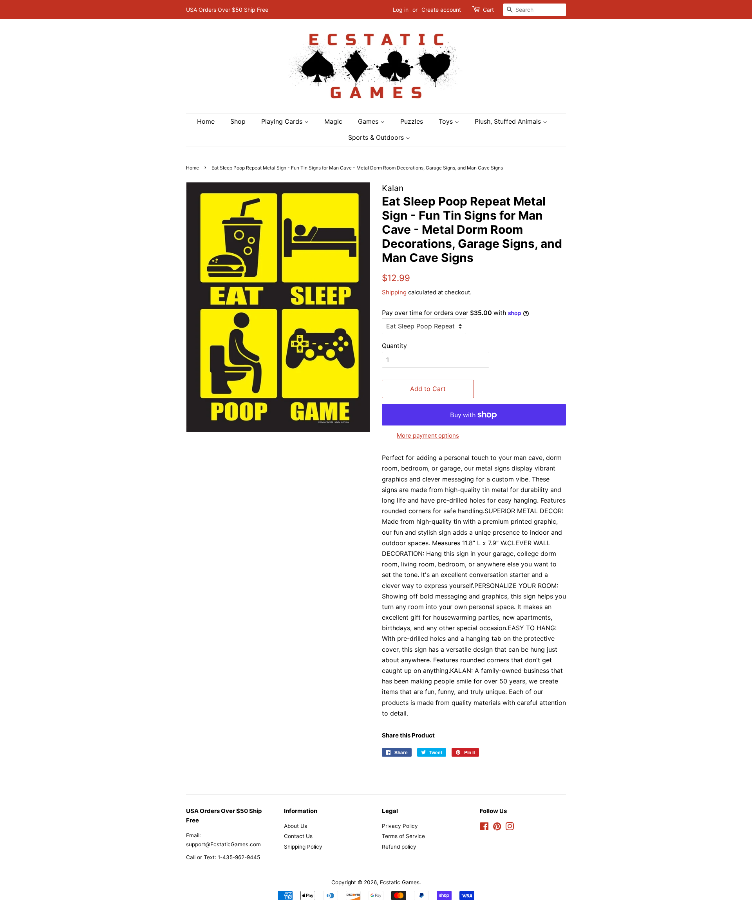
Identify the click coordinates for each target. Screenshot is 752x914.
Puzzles (411, 121)
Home (206, 121)
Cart (488, 9)
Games (369, 121)
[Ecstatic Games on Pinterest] (497, 828)
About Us (295, 826)
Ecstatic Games (399, 882)
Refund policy (399, 847)
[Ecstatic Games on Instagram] (509, 828)
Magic (333, 121)
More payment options (428, 435)
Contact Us (298, 836)
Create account (441, 9)
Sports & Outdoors (377, 137)
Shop (238, 121)
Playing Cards (282, 121)
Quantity (394, 346)
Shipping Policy (303, 847)
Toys (447, 121)
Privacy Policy (400, 826)
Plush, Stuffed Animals (509, 121)
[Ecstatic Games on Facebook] (484, 828)
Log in (401, 9)
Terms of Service (403, 836)
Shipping (394, 292)
